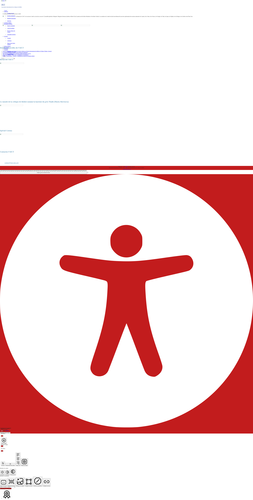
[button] (87, 172)
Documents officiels (8, 24)
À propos (6, 49)
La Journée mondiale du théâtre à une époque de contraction (15, 52)
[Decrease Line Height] (2, 451)
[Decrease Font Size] (2, 436)
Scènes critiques (7, 46)
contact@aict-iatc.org (12, 163)
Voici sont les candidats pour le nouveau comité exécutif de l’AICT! (17, 53)
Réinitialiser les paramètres (6, 488)
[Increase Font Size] (2, 431)
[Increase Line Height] (2, 446)
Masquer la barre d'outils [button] (5, 432)
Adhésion (6, 11)
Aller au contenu (3, 487)
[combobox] (43, 172)
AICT (3, 4)
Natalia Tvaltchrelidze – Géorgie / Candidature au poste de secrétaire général (18, 56)
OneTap (7, 430)
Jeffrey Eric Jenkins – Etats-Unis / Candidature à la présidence (15, 54)
